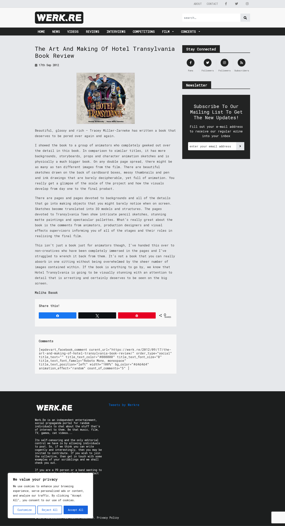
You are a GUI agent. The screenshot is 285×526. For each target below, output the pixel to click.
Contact (212, 4)
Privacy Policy (108, 517)
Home (41, 31)
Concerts (189, 31)
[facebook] (226, 4)
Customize (24, 510)
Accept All (75, 510)
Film (166, 31)
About (198, 4)
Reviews (92, 31)
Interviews (116, 31)
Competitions (144, 31)
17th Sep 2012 (48, 65)
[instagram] (247, 4)
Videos (73, 31)
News (56, 31)
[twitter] (236, 4)
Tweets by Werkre (124, 405)
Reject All (50, 510)
